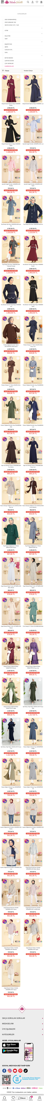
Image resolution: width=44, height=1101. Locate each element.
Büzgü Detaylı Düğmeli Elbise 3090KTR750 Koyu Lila (33, 667)
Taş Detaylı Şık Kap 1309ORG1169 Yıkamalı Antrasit (11, 265)
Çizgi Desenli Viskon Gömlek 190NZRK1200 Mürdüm (11, 948)
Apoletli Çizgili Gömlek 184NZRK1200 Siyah (33, 185)
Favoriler (13, 1100)
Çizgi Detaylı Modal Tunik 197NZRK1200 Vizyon (11, 627)
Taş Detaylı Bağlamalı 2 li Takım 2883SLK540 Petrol (11, 546)
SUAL (6, 52)
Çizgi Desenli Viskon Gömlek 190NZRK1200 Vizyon (11, 988)
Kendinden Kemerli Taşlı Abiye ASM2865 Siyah (33, 305)
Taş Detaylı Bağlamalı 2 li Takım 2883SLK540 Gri (33, 546)
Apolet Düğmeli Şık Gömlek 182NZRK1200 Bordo (11, 828)
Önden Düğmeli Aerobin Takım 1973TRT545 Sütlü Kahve (11, 345)
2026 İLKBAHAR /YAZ (10, 22)
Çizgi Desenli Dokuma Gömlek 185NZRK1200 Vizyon (11, 908)
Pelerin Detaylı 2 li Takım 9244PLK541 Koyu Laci (33, 345)
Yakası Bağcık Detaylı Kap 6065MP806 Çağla (11, 787)
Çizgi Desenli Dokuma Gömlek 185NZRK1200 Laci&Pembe (33, 908)
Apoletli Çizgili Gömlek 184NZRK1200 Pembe (11, 185)
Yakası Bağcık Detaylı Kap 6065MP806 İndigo (33, 747)
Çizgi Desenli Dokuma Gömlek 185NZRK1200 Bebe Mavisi (33, 868)
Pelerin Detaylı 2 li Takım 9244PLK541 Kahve (11, 385)
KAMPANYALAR (9, 66)
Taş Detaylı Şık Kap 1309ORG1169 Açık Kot (11, 225)
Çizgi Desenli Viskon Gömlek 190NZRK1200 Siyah (33, 948)
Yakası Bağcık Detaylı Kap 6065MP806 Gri (33, 787)
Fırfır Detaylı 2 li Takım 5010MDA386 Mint (33, 626)
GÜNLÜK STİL (8, 49)
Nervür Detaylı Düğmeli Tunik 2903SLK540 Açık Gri (11, 506)
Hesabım (39, 1100)
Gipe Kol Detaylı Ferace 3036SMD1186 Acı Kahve (11, 466)
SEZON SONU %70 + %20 (12, 25)
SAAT (6, 38)
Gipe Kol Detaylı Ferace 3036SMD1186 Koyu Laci (33, 466)
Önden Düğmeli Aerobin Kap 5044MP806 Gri (33, 385)
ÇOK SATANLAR (9, 63)
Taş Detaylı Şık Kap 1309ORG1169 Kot (33, 224)
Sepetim (31, 1098)
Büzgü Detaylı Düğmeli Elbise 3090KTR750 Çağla (11, 707)
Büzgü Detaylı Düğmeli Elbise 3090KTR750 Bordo (11, 667)
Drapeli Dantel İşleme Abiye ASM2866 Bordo (11, 104)
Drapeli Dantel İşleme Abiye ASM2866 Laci (33, 103)
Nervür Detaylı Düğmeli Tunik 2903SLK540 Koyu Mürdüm (33, 506)
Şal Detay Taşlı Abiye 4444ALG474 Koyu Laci (11, 747)
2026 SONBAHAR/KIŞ (10, 19)
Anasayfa (4, 1100)
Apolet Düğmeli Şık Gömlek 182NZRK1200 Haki (33, 828)
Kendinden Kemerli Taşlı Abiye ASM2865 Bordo (33, 265)
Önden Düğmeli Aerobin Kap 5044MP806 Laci (33, 426)
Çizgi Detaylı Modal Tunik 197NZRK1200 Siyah (33, 586)
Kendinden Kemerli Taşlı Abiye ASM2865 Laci (11, 305)
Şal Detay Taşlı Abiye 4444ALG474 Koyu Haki (33, 707)
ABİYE (6, 47)
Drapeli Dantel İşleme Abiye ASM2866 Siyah (11, 144)
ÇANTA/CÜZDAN (9, 60)
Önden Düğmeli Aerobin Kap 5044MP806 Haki (11, 426)
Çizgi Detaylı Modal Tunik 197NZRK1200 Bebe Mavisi (11, 586)
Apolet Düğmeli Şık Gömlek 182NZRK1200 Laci (11, 868)
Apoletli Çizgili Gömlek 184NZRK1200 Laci (33, 143)
